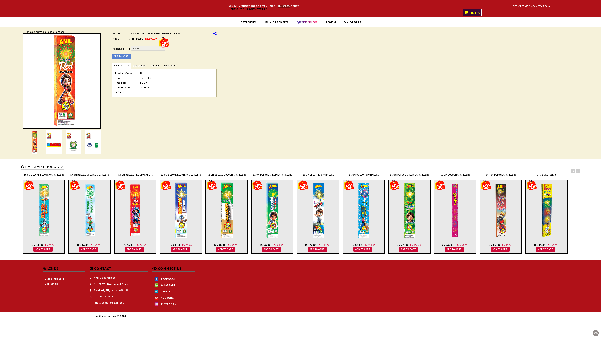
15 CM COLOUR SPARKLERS (319, 175)
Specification (121, 65)
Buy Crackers (276, 22)
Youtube (155, 65)
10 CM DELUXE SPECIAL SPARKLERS (44, 175)
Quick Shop (306, 22)
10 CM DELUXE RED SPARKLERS (90, 175)
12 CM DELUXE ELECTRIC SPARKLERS (136, 175)
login (331, 22)
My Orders (353, 22)
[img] (215, 34)
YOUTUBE (167, 298)
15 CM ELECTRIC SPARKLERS (273, 175)
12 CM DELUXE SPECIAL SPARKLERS (227, 175)
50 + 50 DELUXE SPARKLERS (456, 175)
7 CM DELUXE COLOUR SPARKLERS (547, 175)
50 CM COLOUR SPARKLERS (410, 175)
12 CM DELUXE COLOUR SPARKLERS (181, 175)
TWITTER (166, 291)
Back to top (595, 333)
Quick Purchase (54, 278)
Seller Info (170, 65)
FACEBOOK (168, 279)
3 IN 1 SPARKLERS (501, 175)
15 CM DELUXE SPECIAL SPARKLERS (364, 175)
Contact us (51, 283)
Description (139, 65)
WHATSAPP (168, 285)
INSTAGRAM (168, 304)
